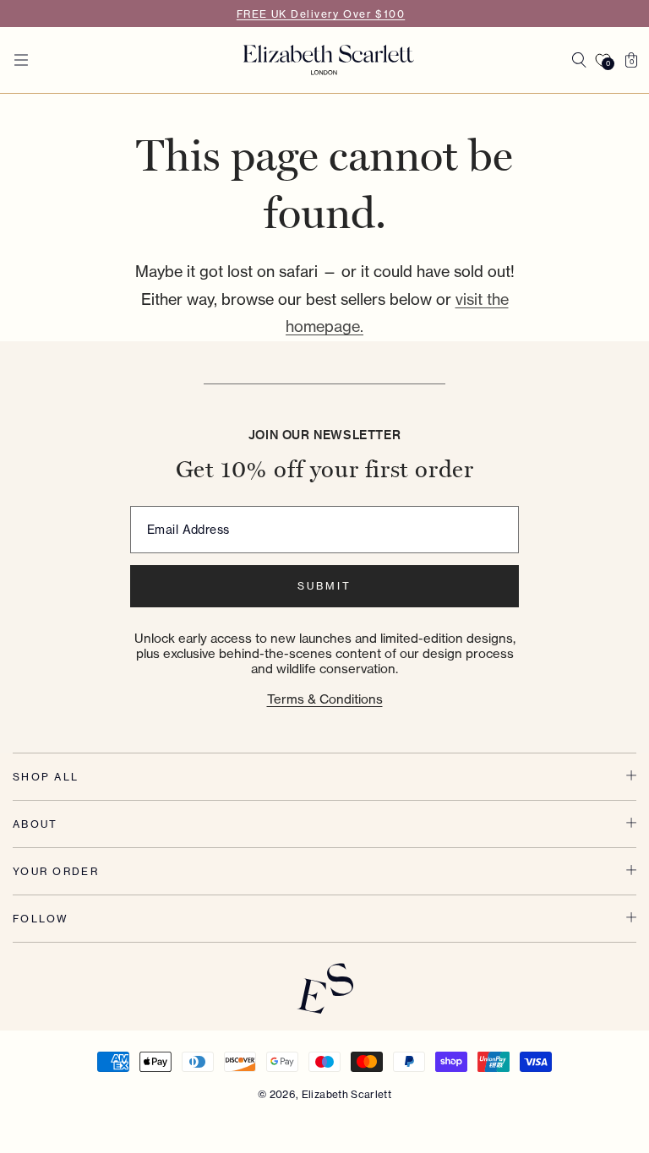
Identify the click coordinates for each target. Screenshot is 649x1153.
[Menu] (21, 60)
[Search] (579, 59)
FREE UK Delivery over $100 (321, 14)
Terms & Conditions (325, 699)
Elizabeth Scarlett (346, 1094)
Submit (324, 585)
